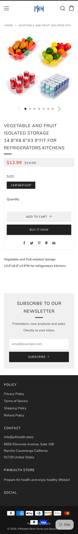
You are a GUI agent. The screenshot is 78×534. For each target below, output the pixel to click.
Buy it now (39, 230)
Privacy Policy (14, 394)
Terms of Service (16, 401)
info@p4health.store (18, 437)
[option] (39, 67)
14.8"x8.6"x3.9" (21, 185)
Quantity (13, 199)
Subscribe (37, 357)
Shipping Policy (15, 408)
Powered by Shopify (39, 523)
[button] (25, 109)
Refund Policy (14, 415)
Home (9, 25)
